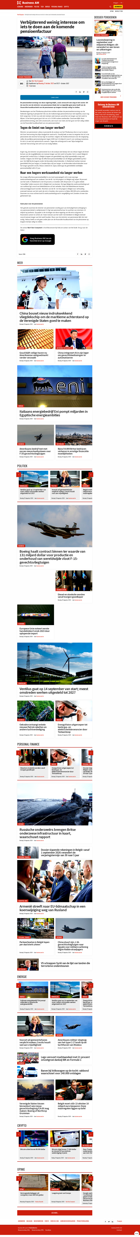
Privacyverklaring (83, 1221)
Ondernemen (29, 7)
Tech (42, 7)
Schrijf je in (108, 126)
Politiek (36, 7)
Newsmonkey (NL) (24, 1230)
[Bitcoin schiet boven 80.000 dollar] (33, 1131)
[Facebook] (105, 1221)
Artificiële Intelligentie (64, 348)
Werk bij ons (54, 1221)
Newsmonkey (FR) (38, 1230)
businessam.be (40, 324)
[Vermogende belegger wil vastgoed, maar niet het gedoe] (33, 1175)
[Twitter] (109, 1221)
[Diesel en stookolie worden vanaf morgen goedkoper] (74, 571)
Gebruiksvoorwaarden (67, 1221)
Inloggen (115, 3)
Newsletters (119, 11)
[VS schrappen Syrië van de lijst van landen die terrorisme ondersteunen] (28, 960)
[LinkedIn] (112, 1221)
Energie (47, 7)
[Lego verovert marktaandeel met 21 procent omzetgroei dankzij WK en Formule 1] (28, 1053)
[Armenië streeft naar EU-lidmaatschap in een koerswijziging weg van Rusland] (54, 861)
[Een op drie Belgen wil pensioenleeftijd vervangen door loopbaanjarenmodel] (98, 82)
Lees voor (55, 97)
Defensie (21, 308)
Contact (119, 1230)
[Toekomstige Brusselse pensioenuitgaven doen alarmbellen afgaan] (98, 67)
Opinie (112, 11)
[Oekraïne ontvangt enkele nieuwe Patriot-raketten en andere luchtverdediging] (35, 702)
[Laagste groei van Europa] (65, 1175)
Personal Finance (56, 7)
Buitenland (60, 444)
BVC (21, 83)
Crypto (66, 7)
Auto (20, 1077)
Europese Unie (22, 901)
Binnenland (22, 683)
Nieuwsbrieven (38, 1221)
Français (119, 1221)
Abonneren (118, 7)
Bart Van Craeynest (37, 81)
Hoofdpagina (20, 14)
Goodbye (48, 1230)
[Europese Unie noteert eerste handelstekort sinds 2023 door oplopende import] (35, 606)
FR (122, 3)
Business (21, 444)
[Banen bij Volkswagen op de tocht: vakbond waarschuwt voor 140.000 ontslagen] (28, 1067)
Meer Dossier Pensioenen (111, 96)
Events (47, 1221)
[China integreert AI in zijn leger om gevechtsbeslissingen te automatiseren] (74, 330)
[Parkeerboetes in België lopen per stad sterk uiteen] (35, 919)
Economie (20, 7)
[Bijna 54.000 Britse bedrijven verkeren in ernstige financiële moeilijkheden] (74, 426)
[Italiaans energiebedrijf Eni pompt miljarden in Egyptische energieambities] (54, 366)
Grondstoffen (61, 590)
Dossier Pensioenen (24, 77)
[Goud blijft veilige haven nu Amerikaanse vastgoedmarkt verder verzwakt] (35, 330)
